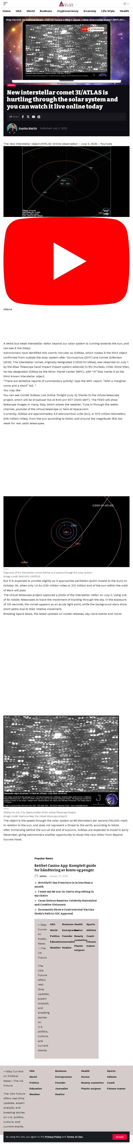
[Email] (33, 117)
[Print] (38, 117)
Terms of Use (75, 1137)
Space (11, 85)
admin (43, 876)
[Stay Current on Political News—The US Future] (66, 3)
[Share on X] (28, 117)
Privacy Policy (53, 1137)
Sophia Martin (28, 128)
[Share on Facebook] (22, 117)
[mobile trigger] (6, 3)
